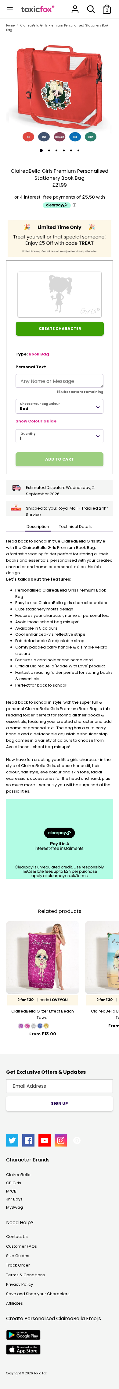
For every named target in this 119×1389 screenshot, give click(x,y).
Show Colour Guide (36, 421)
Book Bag (39, 354)
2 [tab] (49, 150)
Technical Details (75, 526)
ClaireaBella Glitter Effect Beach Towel (42, 1014)
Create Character (60, 328)
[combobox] (59, 406)
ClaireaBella (18, 1175)
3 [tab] (56, 150)
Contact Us (17, 1236)
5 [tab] (71, 150)
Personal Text (31, 367)
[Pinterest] (77, 1140)
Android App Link (23, 1335)
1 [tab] (41, 150)
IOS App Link (23, 1350)
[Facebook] (28, 1140)
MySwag (14, 1207)
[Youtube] (44, 1140)
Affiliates (14, 1303)
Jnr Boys (14, 1199)
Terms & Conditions (25, 1275)
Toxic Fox (40, 1373)
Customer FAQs (21, 1246)
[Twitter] (12, 1140)
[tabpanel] (59, 90)
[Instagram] (61, 1140)
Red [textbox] (24, 409)
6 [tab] (78, 150)
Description (38, 526)
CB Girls (13, 1183)
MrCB (11, 1191)
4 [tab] (64, 150)
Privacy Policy (19, 1284)
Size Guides (17, 1256)
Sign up (59, 1103)
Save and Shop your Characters (38, 1294)
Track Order (18, 1265)
